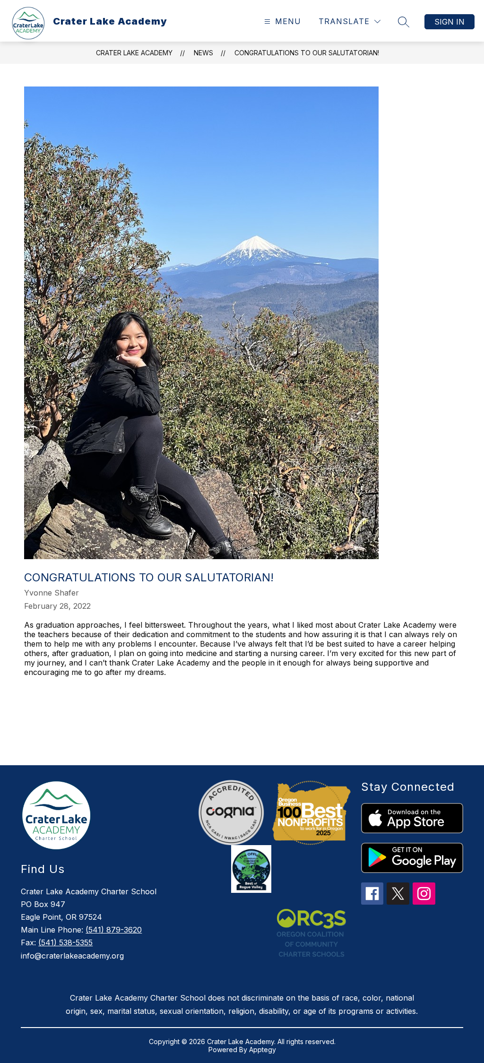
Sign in (449, 21)
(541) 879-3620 (114, 929)
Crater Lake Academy (134, 53)
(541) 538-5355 (65, 942)
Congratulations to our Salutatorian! (306, 53)
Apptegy (262, 1050)
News (203, 53)
